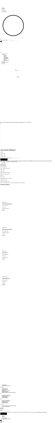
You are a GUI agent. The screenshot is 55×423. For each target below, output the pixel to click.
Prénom (1, 408)
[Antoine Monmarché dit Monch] (7, 200)
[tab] (28, 163)
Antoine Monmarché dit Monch (7, 229)
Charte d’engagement (5, 401)
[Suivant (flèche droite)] (1, 422)
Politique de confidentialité (6, 395)
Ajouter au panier (4, 159)
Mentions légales (4, 396)
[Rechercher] (1, 41)
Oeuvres (7, 122)
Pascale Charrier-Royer (6, 278)
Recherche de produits (3, 40)
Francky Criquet (4, 252)
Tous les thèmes (8, 161)
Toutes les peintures (15, 122)
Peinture (10, 122)
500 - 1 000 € (3, 227)
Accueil (1, 122)
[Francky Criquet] (7, 249)
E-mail (1, 410)
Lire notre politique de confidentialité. (41, 412)
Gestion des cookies (5, 397)
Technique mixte (21, 122)
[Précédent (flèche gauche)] (0, 422)
